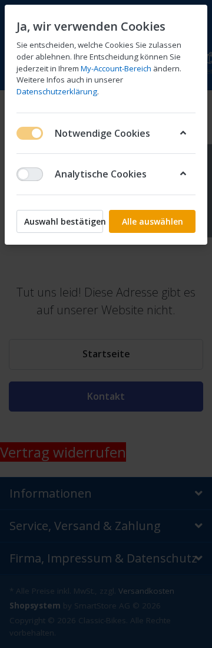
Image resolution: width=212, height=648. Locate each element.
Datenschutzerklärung (56, 91)
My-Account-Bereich (116, 68)
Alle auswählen (152, 221)
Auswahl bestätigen (63, 221)
